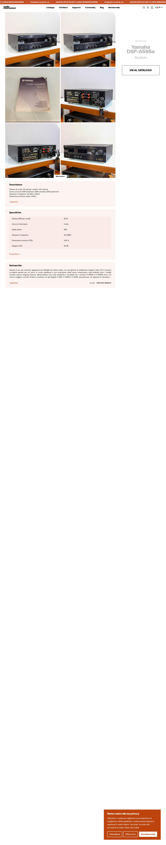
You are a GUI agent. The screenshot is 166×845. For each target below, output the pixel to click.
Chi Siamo (63, 7)
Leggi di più (13, 202)
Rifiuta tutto (130, 834)
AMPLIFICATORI (141, 41)
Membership (114, 7)
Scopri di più (14, 254)
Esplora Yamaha (104, 283)
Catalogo (50, 7)
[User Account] (148, 7)
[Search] (144, 7)
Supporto (76, 7)
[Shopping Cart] (152, 7)
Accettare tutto (148, 834)
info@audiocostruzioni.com (30, 2)
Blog (102, 7)
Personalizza (114, 834)
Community (90, 7)
